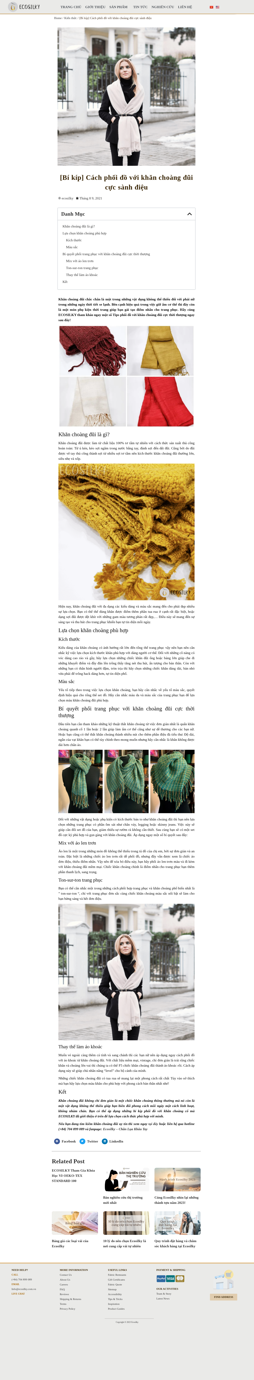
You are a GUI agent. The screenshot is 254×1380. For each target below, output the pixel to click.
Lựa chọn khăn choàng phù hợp (84, 233)
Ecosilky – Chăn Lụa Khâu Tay (125, 1129)
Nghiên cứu (163, 7)
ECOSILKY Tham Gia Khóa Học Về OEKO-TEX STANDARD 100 (73, 1175)
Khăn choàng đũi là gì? (79, 226)
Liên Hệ (185, 7)
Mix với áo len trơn (79, 261)
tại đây (153, 1124)
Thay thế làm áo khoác (82, 275)
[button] (189, 214)
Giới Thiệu (95, 7)
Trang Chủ (70, 7)
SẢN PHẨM (118, 7)
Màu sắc (72, 247)
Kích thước (74, 240)
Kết (65, 282)
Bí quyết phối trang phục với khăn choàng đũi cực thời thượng (106, 254)
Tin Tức (140, 7)
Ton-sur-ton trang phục (82, 268)
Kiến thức (70, 18)
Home (58, 18)
